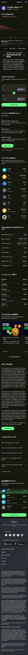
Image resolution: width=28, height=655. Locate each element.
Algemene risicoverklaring (6, 626)
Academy (9, 150)
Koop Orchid (7, 145)
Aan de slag (14, 104)
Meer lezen (5, 351)
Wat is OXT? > (13, 48)
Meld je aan (19, 2)
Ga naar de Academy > (15, 356)
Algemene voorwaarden (14, 618)
